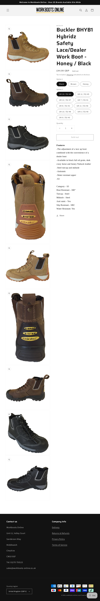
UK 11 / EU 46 (82, 106)
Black (61, 84)
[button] (8, 10)
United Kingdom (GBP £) (18, 591)
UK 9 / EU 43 (64, 117)
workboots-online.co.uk (73, 595)
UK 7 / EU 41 (83, 100)
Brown (73, 84)
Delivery (56, 527)
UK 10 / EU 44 (65, 94)
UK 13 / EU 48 (65, 111)
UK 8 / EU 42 (64, 106)
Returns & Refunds (60, 533)
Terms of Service (59, 545)
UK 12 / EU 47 (65, 100)
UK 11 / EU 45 (83, 94)
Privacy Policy (58, 539)
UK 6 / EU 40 (83, 111)
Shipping (70, 75)
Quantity (60, 123)
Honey (86, 84)
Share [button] (62, 215)
